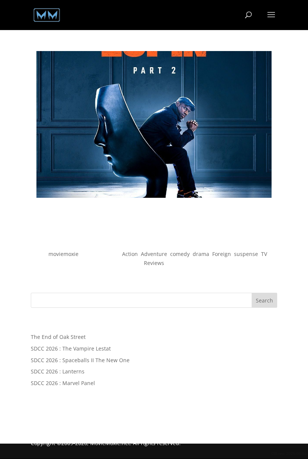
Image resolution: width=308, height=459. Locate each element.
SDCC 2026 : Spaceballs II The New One (80, 360)
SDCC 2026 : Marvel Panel (63, 383)
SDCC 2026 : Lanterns (58, 371)
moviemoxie (63, 253)
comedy (180, 253)
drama (201, 253)
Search (264, 300)
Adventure (154, 253)
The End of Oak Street (58, 336)
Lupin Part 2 (154, 240)
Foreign (221, 253)
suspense (246, 253)
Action (130, 253)
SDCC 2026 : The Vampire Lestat (71, 348)
